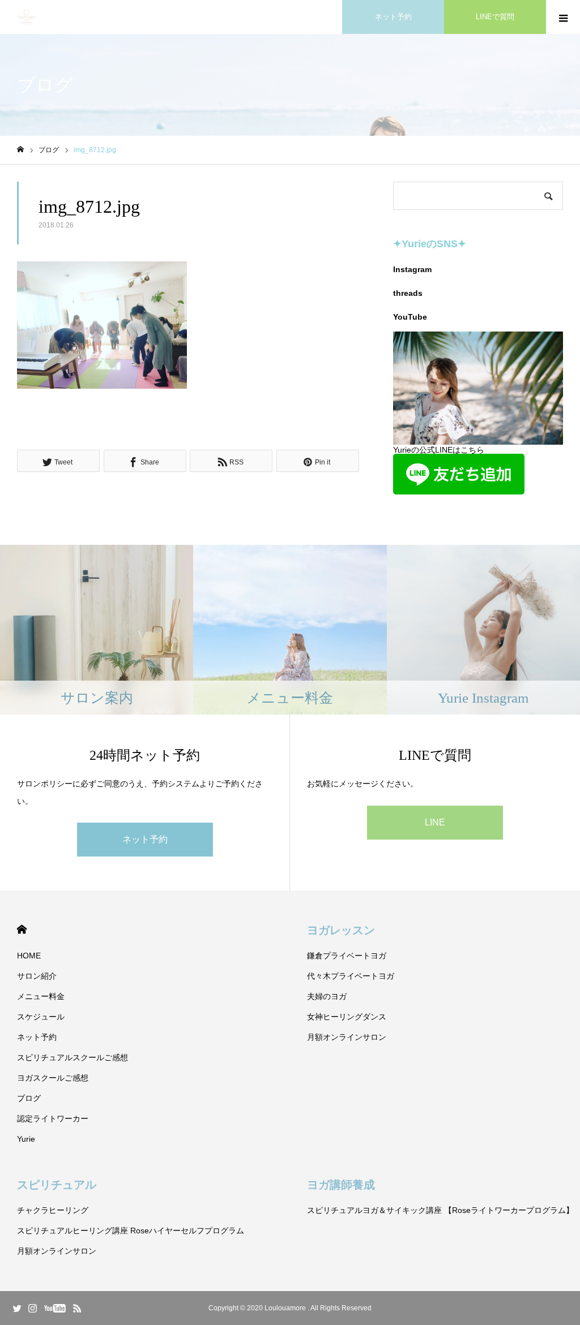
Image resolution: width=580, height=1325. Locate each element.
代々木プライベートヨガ (350, 975)
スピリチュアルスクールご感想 (72, 1057)
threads (408, 293)
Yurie (26, 1138)
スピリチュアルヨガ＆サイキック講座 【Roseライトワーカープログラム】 (440, 1210)
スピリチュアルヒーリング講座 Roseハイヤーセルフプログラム (130, 1230)
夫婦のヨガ (327, 996)
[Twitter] (17, 1308)
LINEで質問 (495, 16)
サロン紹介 (37, 975)
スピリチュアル (56, 1184)
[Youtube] (54, 1308)
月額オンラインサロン (346, 1037)
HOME (22, 929)
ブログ (29, 1098)
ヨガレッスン (341, 930)
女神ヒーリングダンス (346, 1016)
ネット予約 (393, 16)
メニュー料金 (41, 996)
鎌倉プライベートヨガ (346, 955)
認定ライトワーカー (52, 1118)
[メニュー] (563, 17)
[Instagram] (32, 1308)
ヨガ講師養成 (341, 1184)
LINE (435, 822)
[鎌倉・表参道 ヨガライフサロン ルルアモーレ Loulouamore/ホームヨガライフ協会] (27, 17)
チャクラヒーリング (52, 1210)
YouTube (410, 316)
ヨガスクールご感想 (52, 1077)
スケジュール (41, 1016)
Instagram (412, 269)
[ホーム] (20, 149)
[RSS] (77, 1308)
